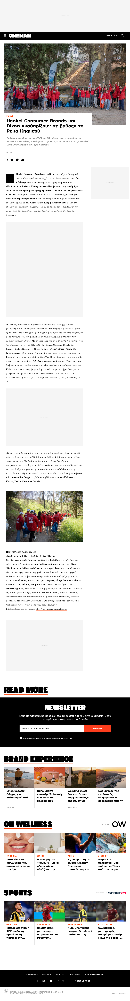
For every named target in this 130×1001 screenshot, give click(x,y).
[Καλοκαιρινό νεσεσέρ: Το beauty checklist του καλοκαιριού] (49, 777)
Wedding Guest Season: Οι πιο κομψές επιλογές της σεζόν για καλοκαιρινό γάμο (79, 798)
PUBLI (9, 116)
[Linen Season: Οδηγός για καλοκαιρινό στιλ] (19, 777)
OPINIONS (11, 924)
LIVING (41, 856)
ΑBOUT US (60, 974)
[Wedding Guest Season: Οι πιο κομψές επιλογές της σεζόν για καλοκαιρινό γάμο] (80, 777)
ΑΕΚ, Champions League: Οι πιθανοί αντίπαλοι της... (80, 931)
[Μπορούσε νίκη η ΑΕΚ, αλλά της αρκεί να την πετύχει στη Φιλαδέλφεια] (19, 911)
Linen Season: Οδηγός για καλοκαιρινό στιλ (17, 794)
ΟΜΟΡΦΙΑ (11, 856)
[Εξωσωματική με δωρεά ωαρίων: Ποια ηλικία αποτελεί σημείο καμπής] (80, 843)
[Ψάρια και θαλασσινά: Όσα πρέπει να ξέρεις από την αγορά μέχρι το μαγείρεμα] (111, 843)
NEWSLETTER (83, 981)
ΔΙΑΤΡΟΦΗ (104, 856)
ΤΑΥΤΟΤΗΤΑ (46, 974)
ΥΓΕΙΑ (71, 856)
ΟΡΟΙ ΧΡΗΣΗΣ (74, 974)
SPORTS (18, 893)
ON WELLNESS (28, 824)
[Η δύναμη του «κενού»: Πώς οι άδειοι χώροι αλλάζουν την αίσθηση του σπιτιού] (49, 843)
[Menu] (5, 35)
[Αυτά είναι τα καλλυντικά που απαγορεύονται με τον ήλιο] (19, 843)
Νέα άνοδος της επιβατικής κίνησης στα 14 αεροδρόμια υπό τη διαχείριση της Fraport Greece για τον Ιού (110, 801)
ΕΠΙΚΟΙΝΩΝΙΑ (32, 974)
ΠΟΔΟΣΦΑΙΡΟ (44, 924)
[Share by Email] (22, 160)
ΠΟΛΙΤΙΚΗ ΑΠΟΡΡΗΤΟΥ (94, 974)
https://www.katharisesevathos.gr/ (51, 608)
